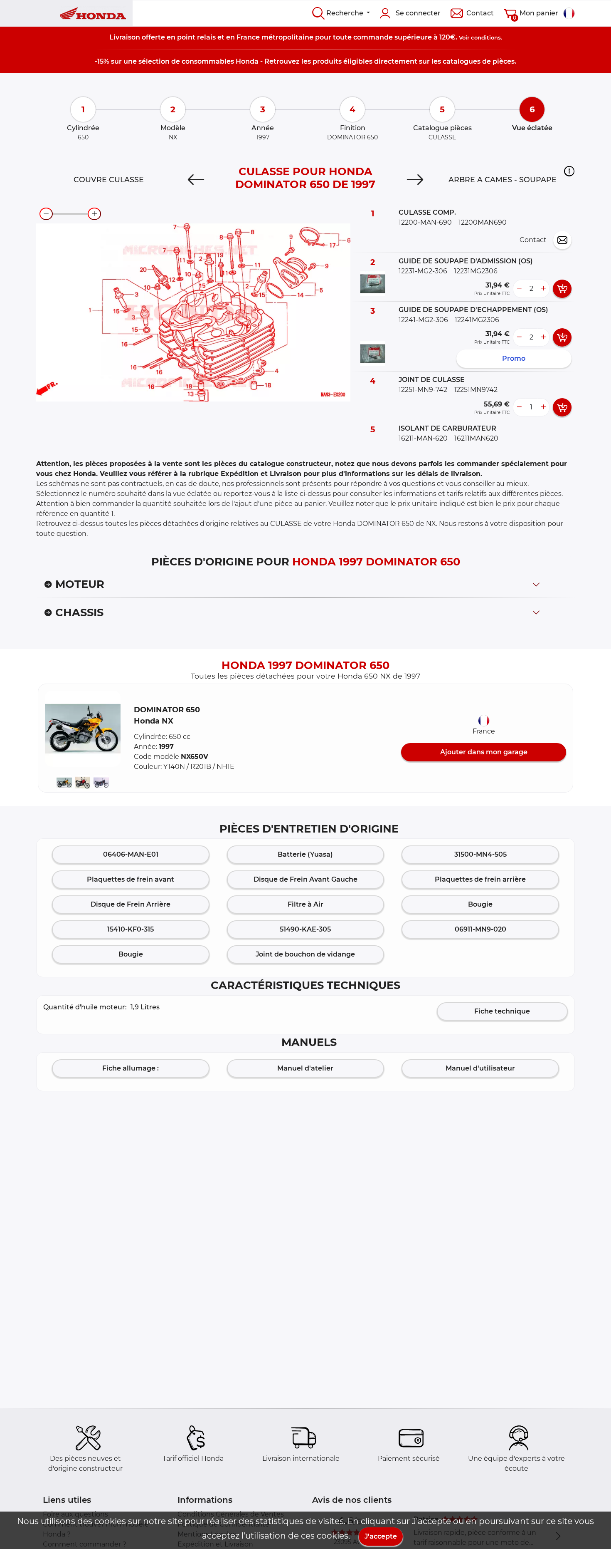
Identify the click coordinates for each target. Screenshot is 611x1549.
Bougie (480, 904)
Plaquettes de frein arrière (480, 879)
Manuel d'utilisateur (480, 1068)
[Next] (415, 180)
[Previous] (196, 180)
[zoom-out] (46, 214)
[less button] (519, 289)
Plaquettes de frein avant (130, 879)
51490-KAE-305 (305, 929)
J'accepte (381, 1536)
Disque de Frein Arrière (130, 904)
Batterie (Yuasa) (305, 854)
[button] (569, 171)
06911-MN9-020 (480, 929)
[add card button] (562, 289)
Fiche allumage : (130, 1068)
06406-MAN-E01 (130, 854)
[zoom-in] (94, 214)
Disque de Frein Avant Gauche (305, 879)
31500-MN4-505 (480, 854)
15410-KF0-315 (130, 929)
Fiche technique (502, 1011)
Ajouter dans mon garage (483, 752)
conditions (486, 37)
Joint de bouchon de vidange (305, 954)
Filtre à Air (305, 904)
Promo (513, 358)
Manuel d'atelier (305, 1068)
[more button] (543, 289)
